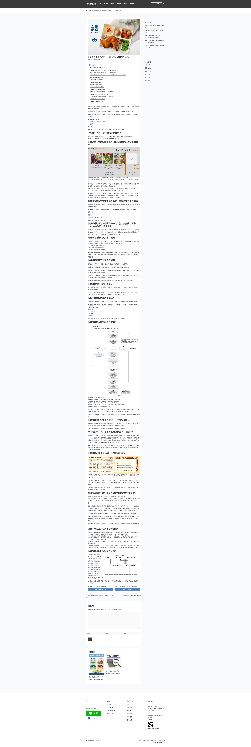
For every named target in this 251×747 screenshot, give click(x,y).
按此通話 (157, 728)
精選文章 (129, 714)
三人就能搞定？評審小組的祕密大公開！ (96, 677)
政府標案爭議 (110, 704)
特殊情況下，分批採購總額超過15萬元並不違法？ (101, 91)
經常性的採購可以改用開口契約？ (97, 99)
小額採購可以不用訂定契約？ (96, 84)
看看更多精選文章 (100, 589)
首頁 (87, 10)
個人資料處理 (142, 740)
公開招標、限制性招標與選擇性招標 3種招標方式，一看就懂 (109, 129)
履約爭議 (147, 77)
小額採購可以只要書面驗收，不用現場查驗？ (100, 89)
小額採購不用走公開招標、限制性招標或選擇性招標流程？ (103, 70)
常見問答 (129, 717)
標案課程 (129, 711)
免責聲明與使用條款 (159, 740)
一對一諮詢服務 (111, 711)
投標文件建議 (110, 707)
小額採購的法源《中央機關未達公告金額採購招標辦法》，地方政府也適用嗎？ (108, 75)
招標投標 (92, 10)
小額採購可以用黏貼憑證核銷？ (97, 101)
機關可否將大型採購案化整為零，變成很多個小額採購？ (103, 72)
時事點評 (147, 80)
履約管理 (147, 74)
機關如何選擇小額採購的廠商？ (97, 77)
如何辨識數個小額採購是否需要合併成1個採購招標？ (102, 96)
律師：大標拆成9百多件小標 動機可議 (97, 217)
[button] (155, 3)
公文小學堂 (148, 71)
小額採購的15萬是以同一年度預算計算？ (99, 94)
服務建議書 (148, 68)
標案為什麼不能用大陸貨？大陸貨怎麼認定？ (112, 670)
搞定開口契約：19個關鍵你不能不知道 (132, 595)
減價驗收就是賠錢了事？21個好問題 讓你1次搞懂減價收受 (99, 596)
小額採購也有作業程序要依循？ (97, 87)
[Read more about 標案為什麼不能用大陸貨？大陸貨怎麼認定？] (114, 661)
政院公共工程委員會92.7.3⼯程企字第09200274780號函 (94, 557)
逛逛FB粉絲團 (127, 589)
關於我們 (129, 707)
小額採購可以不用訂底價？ (96, 82)
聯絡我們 (129, 720)
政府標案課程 (110, 714)
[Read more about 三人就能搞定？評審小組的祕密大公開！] (96, 664)
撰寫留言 (90, 59)
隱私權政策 (150, 740)
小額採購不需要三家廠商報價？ (97, 79)
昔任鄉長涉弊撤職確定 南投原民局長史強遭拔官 (100, 220)
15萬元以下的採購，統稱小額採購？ (98, 67)
